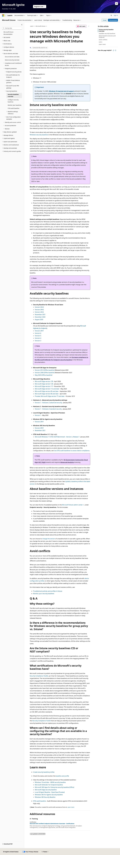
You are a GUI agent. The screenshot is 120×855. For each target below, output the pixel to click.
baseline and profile (62, 776)
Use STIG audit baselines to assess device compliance (71, 451)
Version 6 (38, 333)
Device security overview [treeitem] (12, 60)
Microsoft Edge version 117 (44, 386)
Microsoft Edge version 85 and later (47, 391)
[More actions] (88, 26)
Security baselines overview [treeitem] (13, 95)
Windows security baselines (39, 135)
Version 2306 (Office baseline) (45, 373)
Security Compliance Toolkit (39, 676)
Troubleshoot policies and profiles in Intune (47, 591)
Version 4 (38, 338)
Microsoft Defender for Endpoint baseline (49, 785)
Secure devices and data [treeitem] (12, 57)
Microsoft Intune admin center (72, 505)
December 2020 (40, 317)
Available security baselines (107, 33)
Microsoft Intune (40, 26)
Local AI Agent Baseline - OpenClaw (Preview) (50, 792)
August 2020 (39, 319)
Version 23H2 (39, 312)
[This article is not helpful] (115, 50)
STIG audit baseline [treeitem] (13, 108)
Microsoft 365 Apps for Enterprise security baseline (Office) (54, 787)
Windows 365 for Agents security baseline (49, 795)
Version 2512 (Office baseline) (45, 370)
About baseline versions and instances (107, 36)
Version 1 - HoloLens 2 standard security (48, 409)
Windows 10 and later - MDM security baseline (50, 782)
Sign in (116, 15)
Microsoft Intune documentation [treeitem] (8, 33)
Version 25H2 (39, 307)
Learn (31, 26)
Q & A (100, 42)
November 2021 (40, 314)
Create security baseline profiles (43, 772)
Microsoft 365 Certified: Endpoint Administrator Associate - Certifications (52, 823)
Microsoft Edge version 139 (44, 381)
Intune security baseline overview (106, 30)
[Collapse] (21, 24)
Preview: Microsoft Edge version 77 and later (50, 396)
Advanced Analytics (67, 462)
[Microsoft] (3, 15)
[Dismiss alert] (116, 3)
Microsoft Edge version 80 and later (47, 394)
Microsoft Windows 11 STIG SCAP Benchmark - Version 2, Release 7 (57, 437)
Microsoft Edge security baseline (46, 790)
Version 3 (38, 341)
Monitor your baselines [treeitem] (14, 105)
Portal (104, 20)
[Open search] (111, 15)
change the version (48, 539)
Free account (113, 20)
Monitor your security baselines (43, 594)
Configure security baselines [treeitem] (13, 101)
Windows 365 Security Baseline (45, 797)
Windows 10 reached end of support (61, 91)
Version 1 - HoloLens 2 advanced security (48, 403)
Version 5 (38, 336)
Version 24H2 (39, 310)
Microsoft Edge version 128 (44, 384)
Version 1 (38, 415)
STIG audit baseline (39, 801)
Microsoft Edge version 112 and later (47, 389)
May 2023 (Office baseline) (43, 375)
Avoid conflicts (103, 39)
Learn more (70, 807)
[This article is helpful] (113, 50)
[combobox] (12, 28)
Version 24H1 (39, 331)
